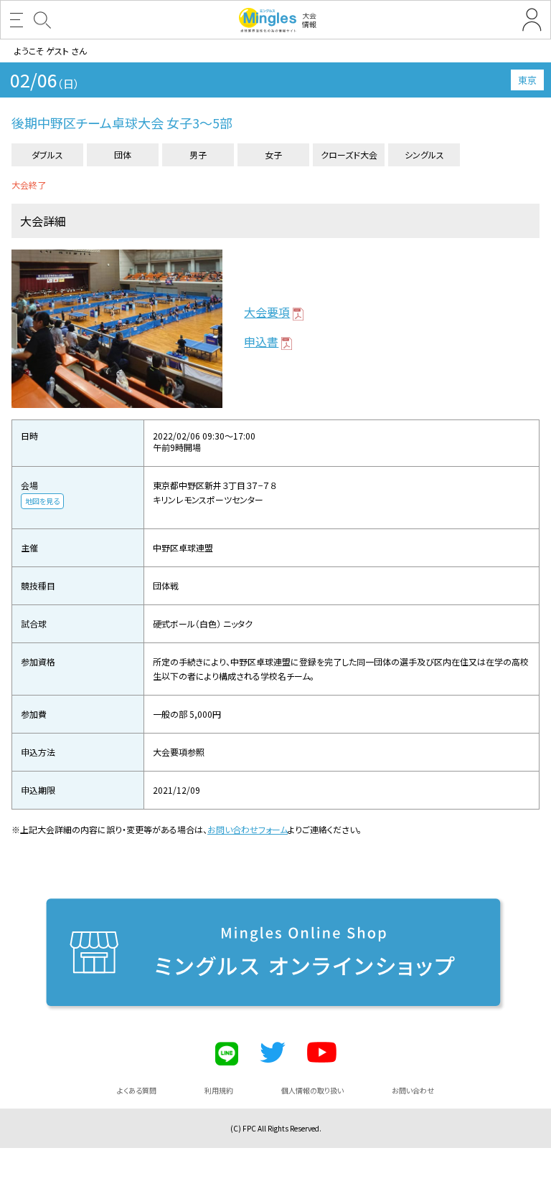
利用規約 (218, 1090)
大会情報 (309, 19)
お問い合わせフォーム (247, 829)
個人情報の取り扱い (312, 1090)
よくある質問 (136, 1090)
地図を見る (42, 500)
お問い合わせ (413, 1090)
